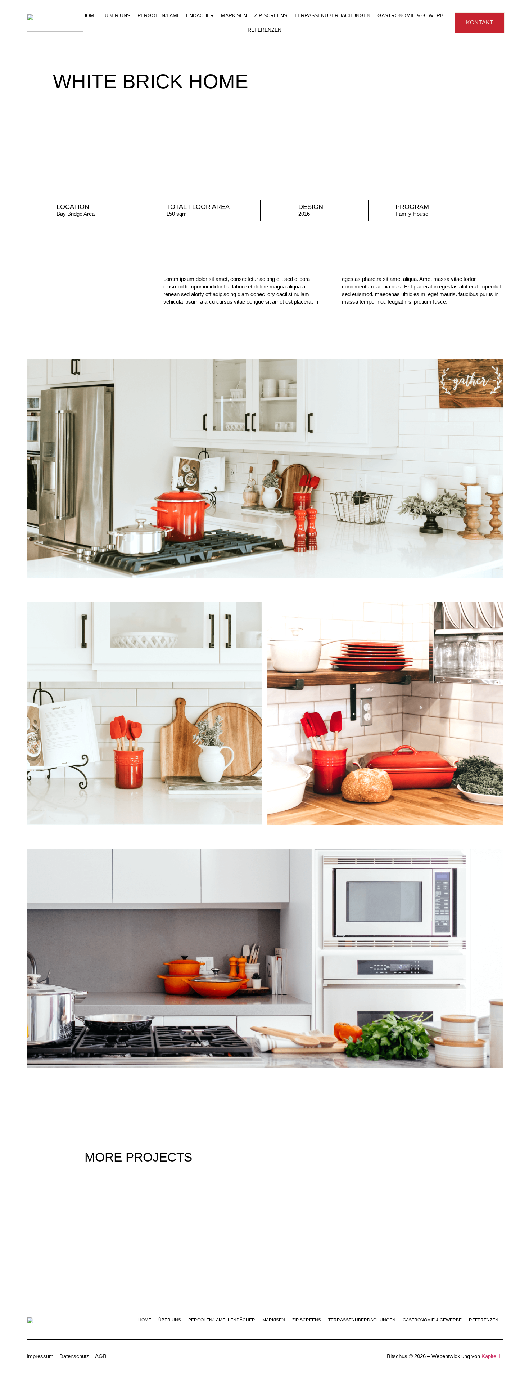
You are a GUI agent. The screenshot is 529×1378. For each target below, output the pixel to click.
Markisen (234, 15)
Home (90, 15)
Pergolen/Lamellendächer (175, 15)
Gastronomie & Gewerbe (412, 15)
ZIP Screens (270, 15)
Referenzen (264, 30)
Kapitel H (492, 1356)
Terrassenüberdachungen (332, 15)
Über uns (117, 15)
